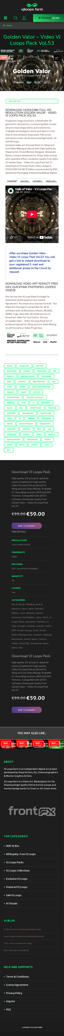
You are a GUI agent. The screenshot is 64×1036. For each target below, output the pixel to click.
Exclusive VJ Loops (16, 878)
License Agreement (17, 984)
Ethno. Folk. (17, 647)
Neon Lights (28, 608)
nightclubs (45, 413)
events (22, 387)
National (47, 634)
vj (33, 402)
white (9, 424)
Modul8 (10, 402)
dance (47, 439)
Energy (28, 630)
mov (9, 381)
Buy (8, 450)
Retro (45, 643)
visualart (11, 434)
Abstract (30, 613)
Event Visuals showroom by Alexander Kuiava (24, 936)
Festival (26, 429)
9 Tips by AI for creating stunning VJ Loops (22, 929)
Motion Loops (27, 376)
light (9, 418)
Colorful (40, 626)
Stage (9, 366)
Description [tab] (15, 101)
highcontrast (26, 424)
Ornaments (36, 643)
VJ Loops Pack (33, 145)
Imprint (10, 1001)
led (49, 429)
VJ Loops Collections (18, 870)
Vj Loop (44, 317)
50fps (21, 445)
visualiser (24, 366)
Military (15, 613)
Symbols (31, 626)
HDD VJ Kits (12, 845)
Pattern (39, 366)
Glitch (45, 617)
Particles (41, 621)
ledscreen (46, 418)
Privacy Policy (14, 993)
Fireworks (16, 617)
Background (39, 381)
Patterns (11, 413)
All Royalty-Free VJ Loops (21, 854)
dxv (21, 408)
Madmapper (27, 413)
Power (34, 445)
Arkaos (10, 392)
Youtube (52, 408)
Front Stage (35, 408)
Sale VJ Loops (14, 895)
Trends (31, 418)
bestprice (45, 402)
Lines (35, 630)
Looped (51, 434)
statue (26, 434)
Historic (39, 613)
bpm (39, 429)
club (23, 402)
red (54, 371)
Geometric (30, 621)
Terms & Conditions (17, 976)
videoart (11, 429)
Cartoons (37, 634)
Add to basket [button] (6, 744)
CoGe (46, 445)
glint (9, 387)
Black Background (41, 387)
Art (53, 381)
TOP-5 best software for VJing (18, 943)
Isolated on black (35, 397)
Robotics (39, 608)
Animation (45, 424)
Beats (27, 639)
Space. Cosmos (38, 639)
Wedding (30, 604)
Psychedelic (28, 617)
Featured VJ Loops (16, 887)
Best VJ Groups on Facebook (16, 950)
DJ (20, 418)
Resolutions (17, 639)
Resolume (41, 371)
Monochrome (13, 439)
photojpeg (46, 376)
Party (9, 445)
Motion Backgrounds (22, 634)
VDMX (38, 434)
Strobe (42, 630)
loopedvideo (13, 397)
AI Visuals (11, 903)
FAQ (8, 1009)
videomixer (32, 439)
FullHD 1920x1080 (21, 643)
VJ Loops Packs (15, 862)
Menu (9, 25)
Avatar (26, 371)
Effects (36, 392)
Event (23, 392)
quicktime (11, 371)
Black (9, 408)
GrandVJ (22, 381)
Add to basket (27, 525)
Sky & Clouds (18, 604)
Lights (38, 617)
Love (22, 613)
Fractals (21, 626)
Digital (10, 376)
